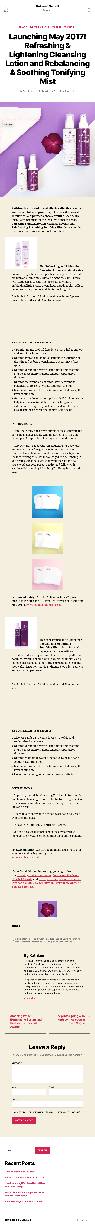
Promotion (70, 27)
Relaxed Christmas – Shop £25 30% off (25, 1177)
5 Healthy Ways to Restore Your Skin (24, 1201)
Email (52, 1087)
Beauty (23, 27)
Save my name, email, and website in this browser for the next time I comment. (47, 1112)
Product (56, 27)
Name (15, 1087)
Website (15, 1099)
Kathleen (30, 91)
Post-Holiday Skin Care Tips (19, 1171)
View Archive (31, 998)
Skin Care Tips (65, 941)
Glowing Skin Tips (39, 27)
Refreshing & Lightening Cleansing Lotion (39, 941)
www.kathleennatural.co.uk (44, 604)
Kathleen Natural (47, 6)
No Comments (68, 91)
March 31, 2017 (48, 91)
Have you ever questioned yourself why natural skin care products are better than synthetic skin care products (46, 883)
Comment (17, 1063)
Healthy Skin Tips (40, 939)
